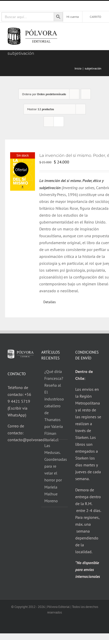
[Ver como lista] (59, 122)
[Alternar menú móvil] (99, 32)
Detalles (49, 302)
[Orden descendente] (86, 94)
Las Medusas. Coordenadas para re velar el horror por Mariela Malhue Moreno (54, 473)
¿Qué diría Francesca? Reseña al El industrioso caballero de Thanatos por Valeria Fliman (54, 402)
